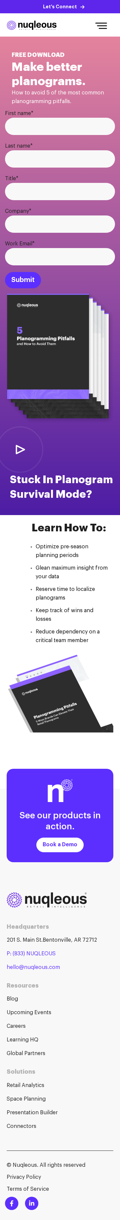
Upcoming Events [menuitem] (29, 1012)
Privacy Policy (24, 1177)
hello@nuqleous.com (33, 967)
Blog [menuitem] (12, 999)
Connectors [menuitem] (21, 1126)
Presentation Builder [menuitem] (32, 1112)
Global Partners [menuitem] (26, 1053)
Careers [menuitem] (16, 1026)
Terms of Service (28, 1189)
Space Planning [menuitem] (26, 1099)
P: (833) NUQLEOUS (31, 953)
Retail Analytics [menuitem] (25, 1085)
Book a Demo (60, 844)
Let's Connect (60, 6)
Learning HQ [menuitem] (22, 1039)
